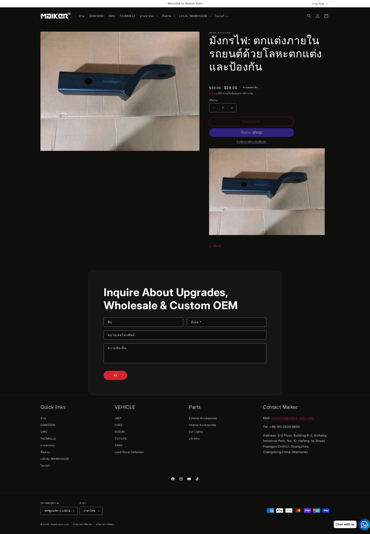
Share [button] (217, 245)
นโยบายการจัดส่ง (105, 524)
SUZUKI (120, 431)
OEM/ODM (47, 425)
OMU (43, 431)
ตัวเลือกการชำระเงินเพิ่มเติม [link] (251, 141)
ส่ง (115, 375)
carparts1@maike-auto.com (292, 418)
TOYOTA (121, 438)
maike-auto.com (60, 524)
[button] (149, 16)
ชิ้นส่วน (45, 452)
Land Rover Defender (129, 452)
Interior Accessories (202, 425)
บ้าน (43, 418)
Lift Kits (194, 438)
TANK (118, 445)
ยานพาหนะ (47, 445)
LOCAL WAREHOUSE (54, 458)
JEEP (118, 418)
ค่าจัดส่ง (213, 93)
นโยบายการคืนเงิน (82, 524)
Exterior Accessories (203, 418)
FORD (118, 425)
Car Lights (196, 431)
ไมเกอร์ (45, 465)
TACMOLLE (48, 438)
